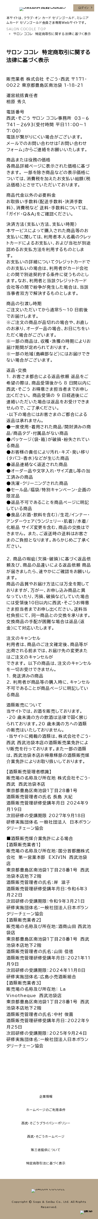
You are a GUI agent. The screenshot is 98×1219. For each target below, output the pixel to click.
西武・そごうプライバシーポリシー (45, 1123)
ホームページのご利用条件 (46, 1109)
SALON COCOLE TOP (26, 29)
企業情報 (46, 1096)
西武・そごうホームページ (46, 1136)
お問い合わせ (41, 143)
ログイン (83, 7)
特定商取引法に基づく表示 (45, 1163)
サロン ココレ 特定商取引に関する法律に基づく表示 (52, 34)
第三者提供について (46, 1150)
